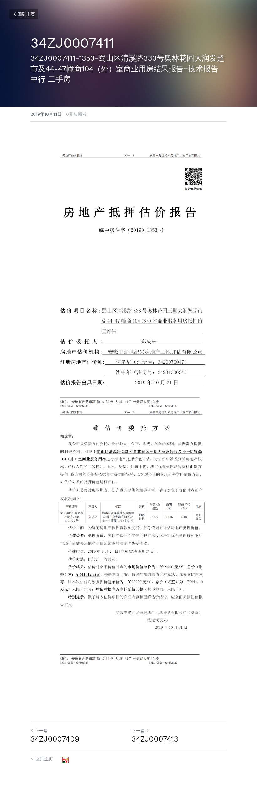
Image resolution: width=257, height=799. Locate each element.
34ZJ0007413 (155, 739)
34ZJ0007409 (54, 739)
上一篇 (41, 730)
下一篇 (138, 730)
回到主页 (26, 14)
